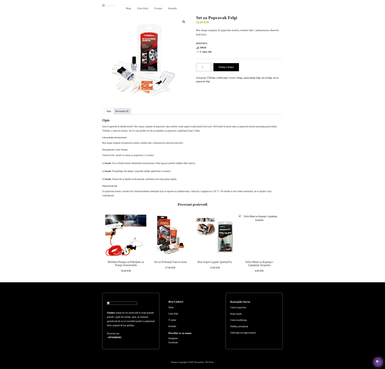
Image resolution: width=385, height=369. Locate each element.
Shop (128, 8)
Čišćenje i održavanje (217, 78)
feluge (240, 78)
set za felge (267, 78)
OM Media (209, 362)
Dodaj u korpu (226, 67)
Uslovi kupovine (238, 307)
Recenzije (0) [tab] (121, 111)
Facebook (173, 342)
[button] (183, 21)
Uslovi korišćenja (238, 320)
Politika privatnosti (239, 326)
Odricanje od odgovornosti (243, 332)
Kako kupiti (236, 313)
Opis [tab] (108, 111)
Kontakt (172, 8)
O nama (158, 8)
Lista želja (142, 8)
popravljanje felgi (252, 78)
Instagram (173, 338)
